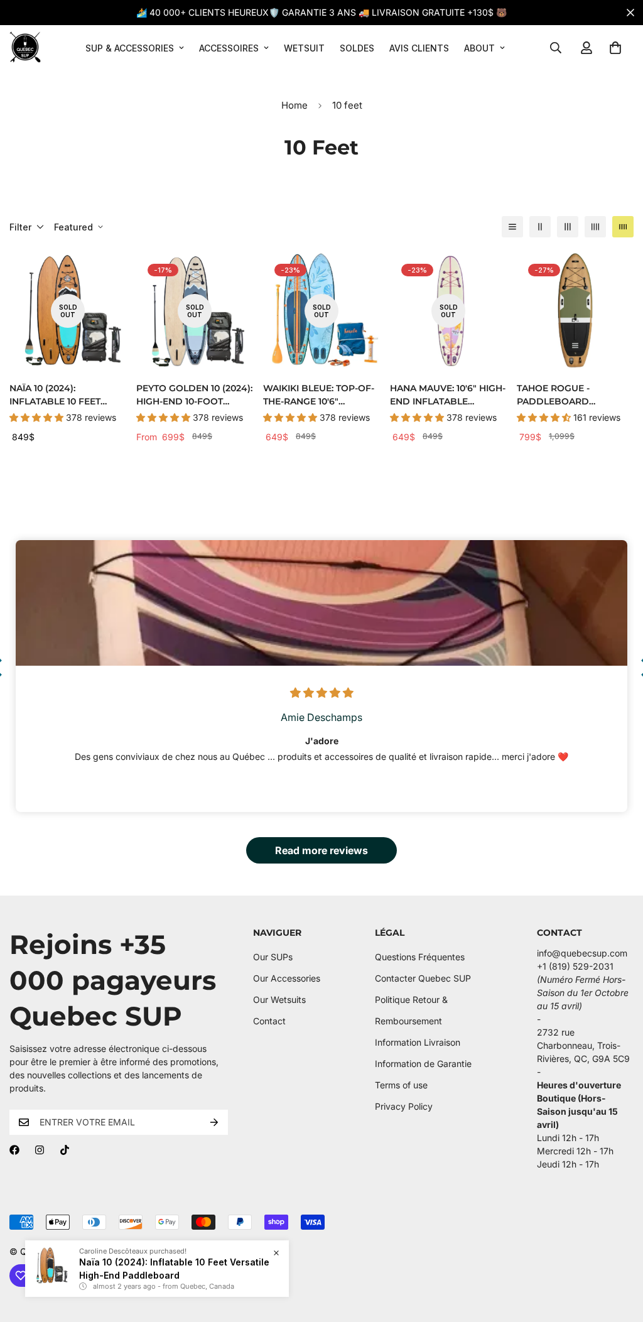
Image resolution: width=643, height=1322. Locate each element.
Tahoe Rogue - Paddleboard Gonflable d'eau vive (572, 395)
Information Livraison (417, 1042)
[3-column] (567, 226)
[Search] (555, 48)
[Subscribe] (214, 1122)
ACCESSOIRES (229, 48)
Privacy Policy (404, 1106)
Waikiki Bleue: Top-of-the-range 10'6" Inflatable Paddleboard (318, 395)
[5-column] (623, 226)
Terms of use (401, 1085)
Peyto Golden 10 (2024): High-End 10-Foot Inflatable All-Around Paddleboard (194, 395)
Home (294, 105)
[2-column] (540, 226)
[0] (615, 47)
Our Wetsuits (279, 999)
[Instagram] (40, 1150)
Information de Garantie (423, 1063)
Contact (269, 1021)
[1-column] (512, 226)
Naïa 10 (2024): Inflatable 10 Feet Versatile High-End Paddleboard (58, 395)
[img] (322, 693)
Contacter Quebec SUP (423, 978)
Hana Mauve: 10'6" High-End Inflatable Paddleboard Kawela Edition (447, 395)
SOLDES (357, 48)
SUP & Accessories (129, 48)
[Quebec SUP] (25, 47)
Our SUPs (273, 956)
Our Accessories (286, 978)
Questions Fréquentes (420, 956)
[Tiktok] (65, 1150)
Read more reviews (321, 850)
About (479, 48)
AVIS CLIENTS (419, 48)
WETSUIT (304, 48)
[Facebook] (14, 1150)
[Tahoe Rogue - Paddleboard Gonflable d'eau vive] (575, 310)
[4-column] (595, 226)
